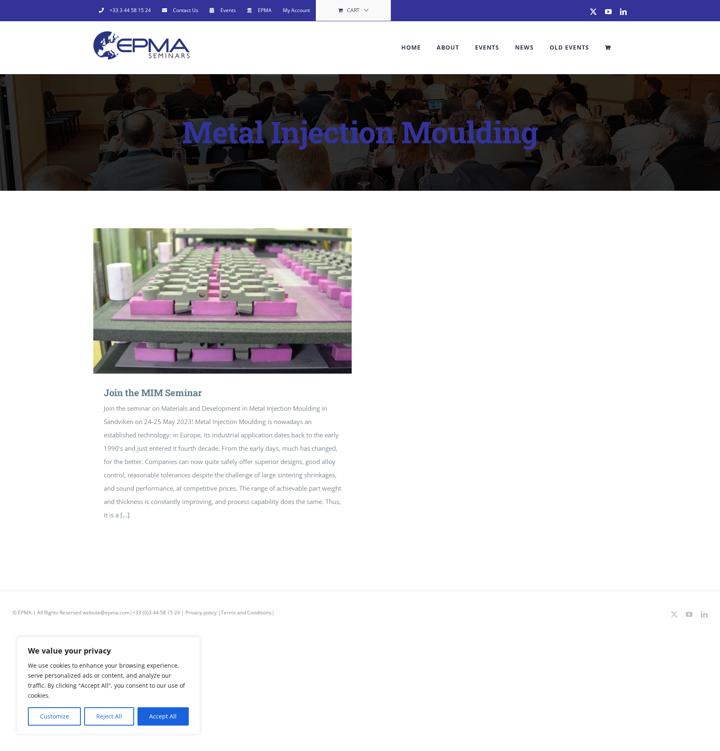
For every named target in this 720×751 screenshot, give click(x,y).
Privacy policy (201, 612)
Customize (54, 716)
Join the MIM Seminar (210, 301)
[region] (108, 685)
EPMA (25, 612)
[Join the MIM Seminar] (222, 301)
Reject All (109, 716)
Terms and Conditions (246, 612)
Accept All (163, 716)
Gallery (234, 301)
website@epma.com (106, 612)
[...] (125, 515)
